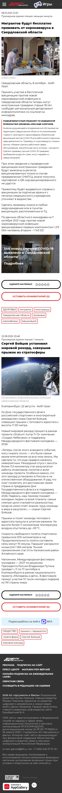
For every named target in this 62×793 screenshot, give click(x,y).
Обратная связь (13, 681)
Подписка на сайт (29, 665)
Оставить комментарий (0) (31, 296)
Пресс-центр (11, 669)
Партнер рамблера (30, 777)
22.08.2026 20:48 (10, 336)
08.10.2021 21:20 (9, 13)
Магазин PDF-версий (36, 669)
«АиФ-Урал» (8, 77)
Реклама (8, 665)
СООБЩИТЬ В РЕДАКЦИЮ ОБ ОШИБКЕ (26, 685)
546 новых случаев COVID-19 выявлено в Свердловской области (29, 253)
